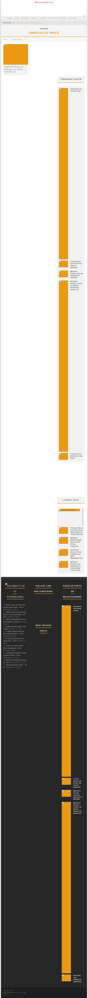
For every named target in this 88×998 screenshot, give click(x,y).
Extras (62, 18)
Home (9, 18)
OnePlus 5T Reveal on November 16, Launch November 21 (13, 69)
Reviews (25, 18)
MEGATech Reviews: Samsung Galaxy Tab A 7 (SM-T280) (78, 795)
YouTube (72, 18)
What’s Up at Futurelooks (16, 591)
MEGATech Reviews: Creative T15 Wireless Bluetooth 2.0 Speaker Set (76, 285)
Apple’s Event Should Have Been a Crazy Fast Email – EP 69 (14, 614)
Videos (34, 18)
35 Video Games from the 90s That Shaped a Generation (77, 783)
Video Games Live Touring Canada (77, 608)
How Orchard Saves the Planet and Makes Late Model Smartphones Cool (76, 554)
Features (52, 18)
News (16, 18)
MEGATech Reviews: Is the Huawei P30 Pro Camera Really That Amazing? (75, 566)
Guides (42, 18)
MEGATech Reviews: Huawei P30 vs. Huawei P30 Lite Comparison (76, 542)
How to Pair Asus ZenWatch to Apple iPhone (76, 456)
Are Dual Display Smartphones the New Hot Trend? (37, 23)
